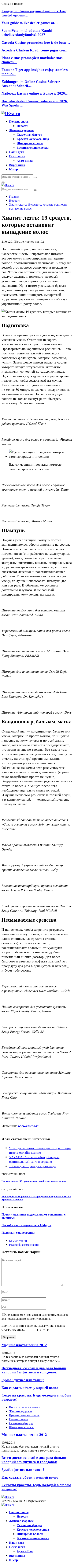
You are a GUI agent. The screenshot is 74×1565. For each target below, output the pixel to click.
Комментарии (18, 1241)
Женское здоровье (21, 130)
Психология (17, 156)
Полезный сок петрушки (18, 1232)
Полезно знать (18, 121)
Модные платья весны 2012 (24, 1345)
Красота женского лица (33, 139)
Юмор (13, 169)
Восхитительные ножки (33, 147)
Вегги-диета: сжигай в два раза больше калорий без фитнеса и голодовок (34, 1370)
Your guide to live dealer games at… (30, 23)
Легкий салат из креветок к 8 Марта (26, 1225)
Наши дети (16, 152)
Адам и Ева (25, 160)
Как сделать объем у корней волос (30, 1388)
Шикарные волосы (30, 143)
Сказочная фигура (29, 134)
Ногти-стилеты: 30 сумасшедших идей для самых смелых (34, 1181)
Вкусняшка (17, 165)
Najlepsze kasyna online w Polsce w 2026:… (36, 93)
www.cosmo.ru (28, 1126)
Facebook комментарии (24, 1245)
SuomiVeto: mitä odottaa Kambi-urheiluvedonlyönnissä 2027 (27, 33)
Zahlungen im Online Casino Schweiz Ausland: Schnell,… (31, 84)
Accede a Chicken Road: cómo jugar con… (35, 50)
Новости (22, 125)
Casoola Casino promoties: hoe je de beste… (36, 42)
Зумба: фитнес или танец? (23, 1380)
